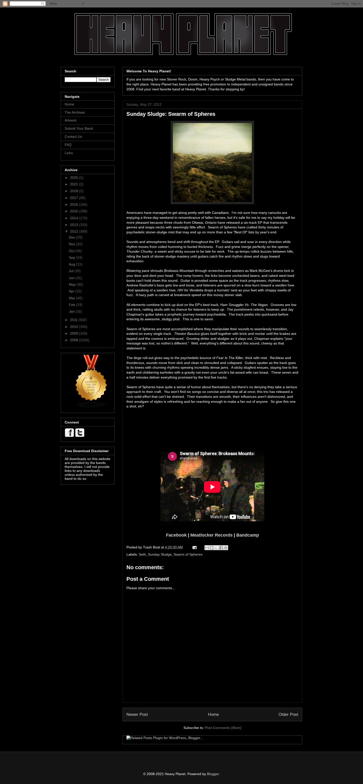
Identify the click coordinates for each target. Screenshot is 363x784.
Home (213, 714)
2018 (74, 191)
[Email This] (206, 547)
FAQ (68, 145)
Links (69, 153)
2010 (74, 327)
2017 (74, 198)
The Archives (75, 112)
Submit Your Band (79, 128)
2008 (74, 340)
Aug (72, 264)
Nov (72, 244)
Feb (72, 305)
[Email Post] (194, 547)
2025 (74, 178)
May (73, 284)
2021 (74, 184)
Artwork (71, 120)
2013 (74, 225)
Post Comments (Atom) (223, 728)
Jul (71, 271)
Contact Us (73, 137)
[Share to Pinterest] (225, 547)
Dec (72, 237)
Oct (72, 251)
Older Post (288, 714)
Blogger (213, 774)
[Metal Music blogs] (91, 407)
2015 (74, 211)
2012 (74, 231)
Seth (142, 554)
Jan (72, 311)
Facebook (176, 535)
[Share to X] (216, 547)
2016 (74, 204)
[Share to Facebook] (221, 547)
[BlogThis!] (211, 547)
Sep (72, 258)
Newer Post (137, 714)
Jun (72, 278)
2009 (74, 333)
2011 (74, 320)
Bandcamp (247, 535)
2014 (74, 218)
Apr (72, 291)
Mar (72, 298)
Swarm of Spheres (188, 554)
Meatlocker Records (211, 535)
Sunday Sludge (160, 554)
